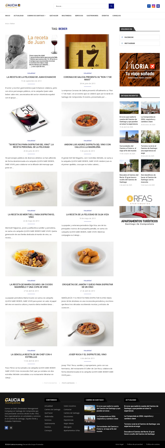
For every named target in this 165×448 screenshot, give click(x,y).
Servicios (79, 16)
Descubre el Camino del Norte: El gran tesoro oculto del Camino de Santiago (129, 178)
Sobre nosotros (70, 406)
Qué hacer (54, 16)
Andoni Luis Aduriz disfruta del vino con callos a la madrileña (87, 145)
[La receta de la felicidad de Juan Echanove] (31, 51)
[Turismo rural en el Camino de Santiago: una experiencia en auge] (150, 136)
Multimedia (66, 16)
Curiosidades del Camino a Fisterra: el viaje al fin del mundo (128, 148)
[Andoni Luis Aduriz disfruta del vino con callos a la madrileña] (87, 119)
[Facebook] (149, 6)
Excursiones (68, 416)
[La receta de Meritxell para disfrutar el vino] (31, 189)
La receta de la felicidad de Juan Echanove (31, 77)
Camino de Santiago (35, 16)
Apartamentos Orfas (72, 430)
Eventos (105, 16)
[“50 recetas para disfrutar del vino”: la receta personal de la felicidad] (31, 119)
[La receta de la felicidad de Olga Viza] (87, 189)
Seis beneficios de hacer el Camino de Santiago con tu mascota (148, 178)
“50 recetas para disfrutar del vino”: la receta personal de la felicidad (31, 145)
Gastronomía (92, 16)
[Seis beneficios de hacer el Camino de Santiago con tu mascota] (150, 165)
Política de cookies (153, 444)
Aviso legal (119, 444)
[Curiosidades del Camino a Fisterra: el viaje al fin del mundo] (129, 136)
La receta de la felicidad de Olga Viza (87, 214)
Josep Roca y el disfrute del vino (88, 354)
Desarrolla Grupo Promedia (33, 444)
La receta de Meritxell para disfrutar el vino (31, 215)
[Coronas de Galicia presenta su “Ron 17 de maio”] (87, 51)
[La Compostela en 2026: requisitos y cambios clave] (150, 107)
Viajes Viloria (69, 423)
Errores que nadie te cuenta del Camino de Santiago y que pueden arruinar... (108, 408)
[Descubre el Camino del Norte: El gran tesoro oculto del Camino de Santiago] (129, 165)
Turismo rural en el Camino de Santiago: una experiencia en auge (149, 149)
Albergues (68, 427)
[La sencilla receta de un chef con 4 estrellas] (31, 329)
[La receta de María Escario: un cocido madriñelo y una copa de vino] (31, 259)
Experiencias (68, 420)
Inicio (7, 16)
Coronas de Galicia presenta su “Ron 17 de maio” (88, 78)
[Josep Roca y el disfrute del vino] (87, 329)
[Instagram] (153, 6)
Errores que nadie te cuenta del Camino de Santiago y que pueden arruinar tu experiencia (129, 120)
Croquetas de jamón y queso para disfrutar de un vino (87, 285)
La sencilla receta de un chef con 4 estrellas (31, 355)
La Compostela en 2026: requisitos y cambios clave (148, 119)
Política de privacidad (135, 444)
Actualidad (19, 16)
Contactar (68, 409)
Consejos (116, 16)
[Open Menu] (158, 6)
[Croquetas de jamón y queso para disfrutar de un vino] (87, 259)
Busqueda (111, 6)
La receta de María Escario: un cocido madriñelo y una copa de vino (31, 285)
